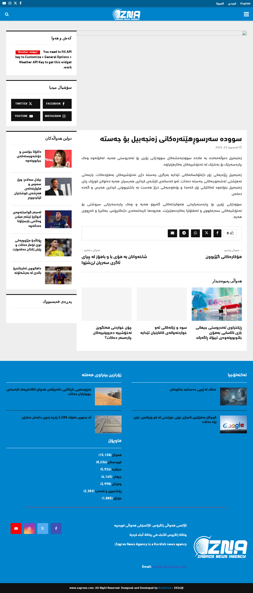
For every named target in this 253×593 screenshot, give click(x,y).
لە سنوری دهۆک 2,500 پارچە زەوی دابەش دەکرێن (56, 417)
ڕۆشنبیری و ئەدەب (108, 491)
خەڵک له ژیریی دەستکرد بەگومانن (193, 390)
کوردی (232, 3)
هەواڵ (117, 455)
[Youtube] (16, 528)
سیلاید (117, 469)
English (245, 3)
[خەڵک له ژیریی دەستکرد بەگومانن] (233, 396)
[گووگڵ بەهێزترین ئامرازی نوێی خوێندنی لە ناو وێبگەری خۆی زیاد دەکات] (233, 424)
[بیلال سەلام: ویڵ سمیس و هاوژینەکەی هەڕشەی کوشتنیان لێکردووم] (58, 187)
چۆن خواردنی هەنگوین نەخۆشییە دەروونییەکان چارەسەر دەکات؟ (112, 333)
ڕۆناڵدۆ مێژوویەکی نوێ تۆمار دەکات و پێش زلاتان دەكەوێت (27, 245)
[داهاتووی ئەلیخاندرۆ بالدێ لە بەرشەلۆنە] (58, 275)
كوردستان (115, 462)
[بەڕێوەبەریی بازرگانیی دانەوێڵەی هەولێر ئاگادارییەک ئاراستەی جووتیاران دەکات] (108, 396)
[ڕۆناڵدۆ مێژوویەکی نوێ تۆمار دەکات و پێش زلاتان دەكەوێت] (58, 247)
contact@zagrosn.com (169, 567)
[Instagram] (29, 528)
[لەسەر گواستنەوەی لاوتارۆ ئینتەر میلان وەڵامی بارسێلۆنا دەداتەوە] (58, 219)
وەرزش (117, 484)
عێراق (117, 498)
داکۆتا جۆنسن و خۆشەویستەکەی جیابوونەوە (29, 156)
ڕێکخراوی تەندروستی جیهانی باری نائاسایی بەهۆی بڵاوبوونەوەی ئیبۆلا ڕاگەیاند (219, 333)
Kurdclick (164, 588)
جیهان (117, 477)
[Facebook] (56, 528)
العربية (220, 3)
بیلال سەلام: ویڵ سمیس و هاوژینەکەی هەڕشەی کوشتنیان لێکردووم (27, 189)
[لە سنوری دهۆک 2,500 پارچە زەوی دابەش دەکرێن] (108, 424)
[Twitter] (42, 528)
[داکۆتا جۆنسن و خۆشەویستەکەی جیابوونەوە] (58, 159)
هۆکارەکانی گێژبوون (224, 257)
